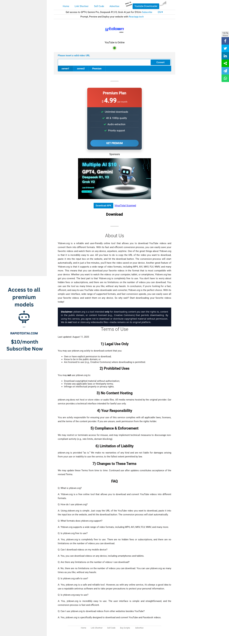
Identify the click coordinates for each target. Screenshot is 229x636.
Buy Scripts (125, 628)
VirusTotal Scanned (125, 205)
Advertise (114, 6)
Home (66, 6)
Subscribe (147, 12)
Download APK (103, 205)
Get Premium (114, 143)
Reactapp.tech (136, 16)
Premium (97, 68)
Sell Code (99, 6)
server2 (81, 68)
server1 (65, 68)
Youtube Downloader (145, 6)
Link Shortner (81, 6)
